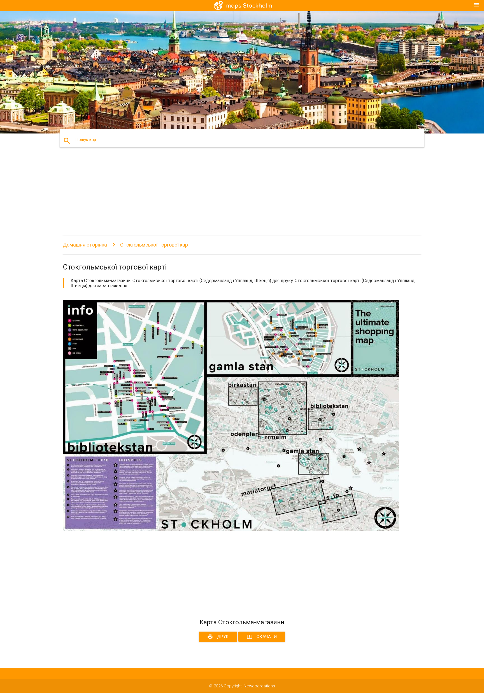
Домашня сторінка (85, 245)
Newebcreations (259, 686)
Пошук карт (86, 139)
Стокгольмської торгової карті (156, 245)
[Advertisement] (231, 196)
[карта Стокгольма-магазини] (231, 529)
